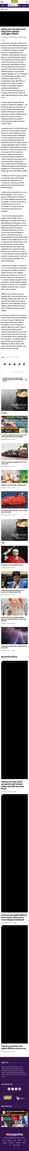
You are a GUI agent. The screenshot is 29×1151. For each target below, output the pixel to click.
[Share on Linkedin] (24, 364)
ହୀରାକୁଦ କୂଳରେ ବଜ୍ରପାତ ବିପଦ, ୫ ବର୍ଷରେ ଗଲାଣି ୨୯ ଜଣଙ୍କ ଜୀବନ (14, 647)
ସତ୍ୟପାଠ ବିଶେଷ (16, 1145)
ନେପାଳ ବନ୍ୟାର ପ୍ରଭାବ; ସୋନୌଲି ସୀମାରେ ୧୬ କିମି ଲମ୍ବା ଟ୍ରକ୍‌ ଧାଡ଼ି (13, 463)
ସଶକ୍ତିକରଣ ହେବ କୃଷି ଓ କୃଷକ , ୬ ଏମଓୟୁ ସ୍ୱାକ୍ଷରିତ (13, 485)
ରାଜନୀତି (19, 5)
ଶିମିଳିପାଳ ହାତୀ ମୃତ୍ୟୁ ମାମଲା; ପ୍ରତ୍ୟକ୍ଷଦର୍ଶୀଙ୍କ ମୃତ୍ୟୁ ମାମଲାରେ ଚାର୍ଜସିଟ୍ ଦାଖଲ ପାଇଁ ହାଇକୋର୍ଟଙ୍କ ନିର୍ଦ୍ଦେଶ (12, 785)
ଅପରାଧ (24, 1142)
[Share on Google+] (14, 364)
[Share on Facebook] (5, 364)
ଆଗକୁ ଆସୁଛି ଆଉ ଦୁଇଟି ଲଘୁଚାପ (19, 372)
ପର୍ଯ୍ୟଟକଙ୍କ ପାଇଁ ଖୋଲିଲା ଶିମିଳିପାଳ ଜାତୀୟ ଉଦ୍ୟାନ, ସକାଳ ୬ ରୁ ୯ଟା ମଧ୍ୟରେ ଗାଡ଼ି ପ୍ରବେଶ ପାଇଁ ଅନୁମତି (14, 917)
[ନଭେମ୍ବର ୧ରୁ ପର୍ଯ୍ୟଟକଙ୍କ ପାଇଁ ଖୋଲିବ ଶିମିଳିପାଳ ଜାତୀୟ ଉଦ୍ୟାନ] (14, 984)
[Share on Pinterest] (19, 364)
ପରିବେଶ (5, 1142)
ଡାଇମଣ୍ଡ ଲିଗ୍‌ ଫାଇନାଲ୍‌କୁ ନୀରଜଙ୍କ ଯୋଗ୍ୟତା (12, 565)
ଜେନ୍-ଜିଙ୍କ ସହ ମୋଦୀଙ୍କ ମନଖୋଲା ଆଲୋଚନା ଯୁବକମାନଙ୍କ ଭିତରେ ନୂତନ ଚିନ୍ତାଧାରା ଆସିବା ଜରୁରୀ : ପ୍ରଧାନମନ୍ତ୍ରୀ (14, 619)
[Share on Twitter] (9, 364)
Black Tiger (8, 357)
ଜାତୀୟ (24, 5)
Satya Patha (23, 37)
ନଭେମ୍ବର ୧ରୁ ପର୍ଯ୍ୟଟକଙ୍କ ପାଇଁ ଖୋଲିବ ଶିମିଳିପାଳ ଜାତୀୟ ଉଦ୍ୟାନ (13, 1047)
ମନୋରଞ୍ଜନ (18, 1142)
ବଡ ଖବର (9, 1140)
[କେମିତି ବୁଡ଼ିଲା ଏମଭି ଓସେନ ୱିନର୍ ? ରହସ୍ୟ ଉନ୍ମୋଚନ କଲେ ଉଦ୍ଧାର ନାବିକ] (14, 499)
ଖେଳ (10, 1145)
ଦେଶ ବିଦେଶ (11, 1142)
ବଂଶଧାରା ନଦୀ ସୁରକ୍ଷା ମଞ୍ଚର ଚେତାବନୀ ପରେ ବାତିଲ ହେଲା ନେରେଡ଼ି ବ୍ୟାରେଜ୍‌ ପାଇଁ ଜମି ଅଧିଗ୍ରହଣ (14, 436)
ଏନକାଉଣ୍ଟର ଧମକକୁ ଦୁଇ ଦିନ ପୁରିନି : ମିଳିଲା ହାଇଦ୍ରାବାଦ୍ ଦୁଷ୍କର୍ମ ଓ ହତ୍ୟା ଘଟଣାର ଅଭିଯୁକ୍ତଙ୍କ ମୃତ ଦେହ (12, 379)
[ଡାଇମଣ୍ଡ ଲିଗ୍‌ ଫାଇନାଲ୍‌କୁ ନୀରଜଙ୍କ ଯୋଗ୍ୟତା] (14, 554)
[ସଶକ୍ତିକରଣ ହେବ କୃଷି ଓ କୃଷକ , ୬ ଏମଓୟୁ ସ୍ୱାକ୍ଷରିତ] (14, 476)
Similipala (16, 357)
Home (2, 5)
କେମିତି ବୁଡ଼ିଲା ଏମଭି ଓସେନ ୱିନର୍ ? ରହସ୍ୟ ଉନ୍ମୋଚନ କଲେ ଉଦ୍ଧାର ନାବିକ (14, 511)
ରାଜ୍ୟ (3, 40)
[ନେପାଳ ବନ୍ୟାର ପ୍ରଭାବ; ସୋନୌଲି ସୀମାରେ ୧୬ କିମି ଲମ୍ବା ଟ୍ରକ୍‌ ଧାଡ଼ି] (14, 451)
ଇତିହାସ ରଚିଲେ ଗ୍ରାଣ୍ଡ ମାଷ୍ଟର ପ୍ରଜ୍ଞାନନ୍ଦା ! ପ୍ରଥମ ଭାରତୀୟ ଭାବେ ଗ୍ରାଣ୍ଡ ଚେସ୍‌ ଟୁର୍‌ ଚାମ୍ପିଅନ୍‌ (12, 591)
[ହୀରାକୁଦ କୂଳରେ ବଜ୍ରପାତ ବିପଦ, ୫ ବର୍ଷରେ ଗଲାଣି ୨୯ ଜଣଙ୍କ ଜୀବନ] (14, 635)
